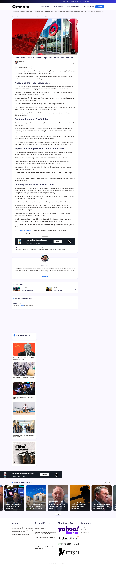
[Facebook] (84, 6)
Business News (19, 16)
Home (13, 16)
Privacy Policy (84, 527)
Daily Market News (25, 230)
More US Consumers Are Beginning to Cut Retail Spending (45, 11)
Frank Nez (22, 61)
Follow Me (45, 276)
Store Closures (53, 249)
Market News (59, 247)
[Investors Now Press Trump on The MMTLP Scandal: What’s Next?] (24, 349)
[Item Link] (67, 498)
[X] (87, 6)
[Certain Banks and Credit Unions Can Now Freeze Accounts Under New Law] (24, 369)
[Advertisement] (58, 322)
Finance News (51, 247)
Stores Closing (61, 249)
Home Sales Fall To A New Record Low (20, 11)
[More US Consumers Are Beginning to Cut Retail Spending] (24, 426)
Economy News (42, 247)
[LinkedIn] (90, 6)
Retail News (18, 249)
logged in (22, 305)
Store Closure (34, 249)
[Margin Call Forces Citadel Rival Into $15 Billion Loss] (24, 388)
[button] (93, 6)
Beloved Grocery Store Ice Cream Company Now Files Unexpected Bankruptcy (80, 11)
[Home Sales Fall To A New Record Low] (24, 408)
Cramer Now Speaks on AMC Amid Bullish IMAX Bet (88, 506)
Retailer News (26, 249)
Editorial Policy (84, 530)
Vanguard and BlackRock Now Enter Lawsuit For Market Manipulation (44, 505)
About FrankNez (85, 532)
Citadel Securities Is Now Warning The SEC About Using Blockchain (67, 506)
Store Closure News (43, 249)
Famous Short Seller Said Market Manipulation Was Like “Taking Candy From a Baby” (22, 504)
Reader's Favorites (68, 247)
